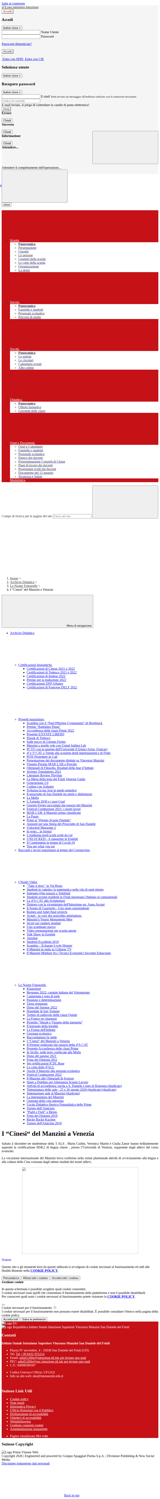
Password (47, 36)
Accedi (7, 11)
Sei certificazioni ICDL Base (45, 1063)
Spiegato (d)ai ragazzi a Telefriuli (48, 893)
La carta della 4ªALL (40, 1067)
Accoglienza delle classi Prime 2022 (50, 730)
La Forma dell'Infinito (41, 1030)
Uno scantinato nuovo (41, 927)
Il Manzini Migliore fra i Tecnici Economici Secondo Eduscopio (69, 953)
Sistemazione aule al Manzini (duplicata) (53, 1093)
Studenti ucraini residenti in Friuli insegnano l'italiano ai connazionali (72, 897)
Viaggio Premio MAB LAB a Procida (52, 764)
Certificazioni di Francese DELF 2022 (52, 687)
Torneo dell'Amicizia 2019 (44, 1123)
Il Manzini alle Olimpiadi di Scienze (50, 1078)
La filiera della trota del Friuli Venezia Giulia (56, 779)
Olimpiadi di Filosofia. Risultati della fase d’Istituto (60, 768)
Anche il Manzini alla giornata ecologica (53, 1071)
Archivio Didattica (22, 582)
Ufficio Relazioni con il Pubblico (31, 1410)
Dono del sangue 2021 (41, 1056)
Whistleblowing (20, 1421)
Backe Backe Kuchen (41, 1119)
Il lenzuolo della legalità (42, 1026)
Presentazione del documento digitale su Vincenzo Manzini (65, 760)
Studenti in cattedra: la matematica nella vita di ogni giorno (65, 889)
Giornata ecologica (39, 1033)
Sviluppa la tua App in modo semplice (52, 790)
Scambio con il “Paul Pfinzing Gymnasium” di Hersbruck (64, 723)
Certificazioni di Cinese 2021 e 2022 (51, 668)
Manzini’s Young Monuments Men (49, 919)
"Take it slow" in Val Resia (44, 886)
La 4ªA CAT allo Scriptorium (46, 900)
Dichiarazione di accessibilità (29, 1414)
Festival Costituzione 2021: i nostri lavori (54, 809)
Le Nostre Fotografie (24, 586)
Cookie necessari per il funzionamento (27, 1307)
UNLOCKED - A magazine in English (52, 839)
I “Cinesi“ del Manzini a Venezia (48, 1041)
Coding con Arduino (40, 786)
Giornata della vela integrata (45, 1101)
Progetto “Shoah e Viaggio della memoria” (55, 1022)
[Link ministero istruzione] (20, 7)
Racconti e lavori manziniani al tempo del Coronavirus (54, 850)
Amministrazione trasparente (29, 1429)
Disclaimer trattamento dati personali (26, 1463)
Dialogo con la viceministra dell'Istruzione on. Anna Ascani (66, 904)
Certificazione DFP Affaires (45, 683)
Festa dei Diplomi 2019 (42, 1116)
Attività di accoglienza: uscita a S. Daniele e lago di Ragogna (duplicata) (74, 1086)
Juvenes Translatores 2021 (44, 771)
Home (14, 578)
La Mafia (33, 798)
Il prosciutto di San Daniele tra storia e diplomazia (59, 794)
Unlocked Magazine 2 (41, 827)
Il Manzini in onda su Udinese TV (49, 949)
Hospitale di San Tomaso (43, 1011)
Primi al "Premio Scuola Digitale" (49, 820)
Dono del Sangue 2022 (42, 1007)
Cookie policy (19, 1399)
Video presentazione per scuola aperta (51, 930)
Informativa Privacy (23, 1406)
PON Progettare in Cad (42, 756)
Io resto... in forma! (39, 831)
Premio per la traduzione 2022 (46, 680)
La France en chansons (42, 1018)
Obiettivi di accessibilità (25, 1418)
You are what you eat (41, 846)
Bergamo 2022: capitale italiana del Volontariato (58, 992)
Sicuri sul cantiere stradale (44, 923)
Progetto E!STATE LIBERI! (45, 734)
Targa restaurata (37, 1003)
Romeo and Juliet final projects (47, 912)
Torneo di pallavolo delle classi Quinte (52, 1015)
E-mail (45, 96)
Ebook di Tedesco (38, 738)
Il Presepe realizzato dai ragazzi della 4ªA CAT (57, 1045)
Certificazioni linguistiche (35, 665)
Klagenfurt (34, 988)
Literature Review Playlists (44, 775)
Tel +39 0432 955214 (30, 1354)
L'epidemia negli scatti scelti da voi (49, 835)
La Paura (33, 816)
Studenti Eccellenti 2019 (43, 942)
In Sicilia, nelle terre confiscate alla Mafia (54, 1052)
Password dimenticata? (17, 44)
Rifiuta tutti (35, 1278)
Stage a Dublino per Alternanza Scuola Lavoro (57, 1082)
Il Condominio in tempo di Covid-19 (51, 842)
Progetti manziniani (31, 719)
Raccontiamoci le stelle (42, 1037)
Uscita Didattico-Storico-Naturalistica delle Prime (59, 1104)
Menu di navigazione (78, 625)
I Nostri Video (28, 882)
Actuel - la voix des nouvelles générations (54, 915)
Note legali (17, 1403)
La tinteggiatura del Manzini (45, 1097)
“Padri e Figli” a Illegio (42, 1112)
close (6, 204)
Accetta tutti (65, 1278)
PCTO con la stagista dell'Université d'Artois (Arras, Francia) (67, 749)
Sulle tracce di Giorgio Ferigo (46, 741)
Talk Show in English (41, 934)
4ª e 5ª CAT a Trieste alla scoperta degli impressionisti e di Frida (68, 753)
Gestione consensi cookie (26, 1425)
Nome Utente (50, 32)
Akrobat (32, 938)
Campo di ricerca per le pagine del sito (27, 516)
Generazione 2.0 (37, 783)
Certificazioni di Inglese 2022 (46, 676)
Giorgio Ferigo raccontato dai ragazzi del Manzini (59, 805)
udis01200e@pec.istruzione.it (54, 1361)
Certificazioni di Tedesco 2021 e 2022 (52, 672)
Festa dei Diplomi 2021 (42, 1059)
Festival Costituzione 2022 (44, 1074)
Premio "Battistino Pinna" (44, 727)
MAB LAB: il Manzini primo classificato (54, 812)
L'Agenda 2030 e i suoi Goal (46, 801)
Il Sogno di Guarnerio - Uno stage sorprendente (58, 908)
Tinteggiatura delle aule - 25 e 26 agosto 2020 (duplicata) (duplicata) (71, 1089)
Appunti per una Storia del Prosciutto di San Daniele (61, 824)
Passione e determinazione (44, 1000)
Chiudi (7, 120)
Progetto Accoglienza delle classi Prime (52, 1048)
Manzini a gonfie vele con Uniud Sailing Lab (56, 745)
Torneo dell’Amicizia (41, 1108)
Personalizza (11, 1278)
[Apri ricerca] (125, 147)
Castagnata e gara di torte (43, 996)
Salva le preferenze (34, 1319)
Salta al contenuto (13, 3)
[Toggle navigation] (35, 186)
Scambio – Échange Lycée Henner (49, 945)
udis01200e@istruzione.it (52, 1358)
